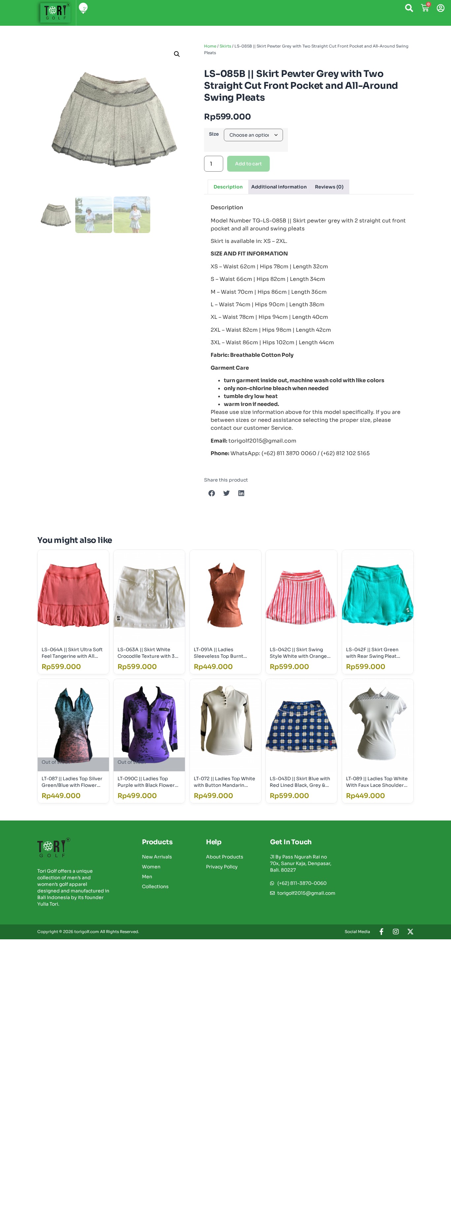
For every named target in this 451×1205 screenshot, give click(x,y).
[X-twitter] (410, 931)
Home (210, 46)
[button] (177, 54)
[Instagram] (396, 931)
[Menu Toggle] (83, 8)
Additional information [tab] (279, 187)
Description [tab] (228, 187)
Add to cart (248, 164)
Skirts (225, 46)
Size (214, 134)
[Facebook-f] (381, 931)
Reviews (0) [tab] (329, 187)
